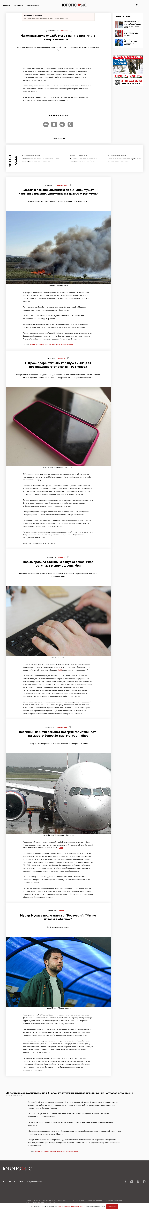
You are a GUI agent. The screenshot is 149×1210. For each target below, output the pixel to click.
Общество (65, 31)
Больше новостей (58, 138)
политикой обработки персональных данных (72, 1206)
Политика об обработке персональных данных (104, 1200)
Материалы (18, 5)
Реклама (6, 5)
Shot (61, 848)
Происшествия (61, 185)
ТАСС (59, 670)
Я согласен (112, 1207)
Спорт (61, 911)
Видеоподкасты (32, 5)
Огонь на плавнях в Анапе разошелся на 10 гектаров (51, 345)
